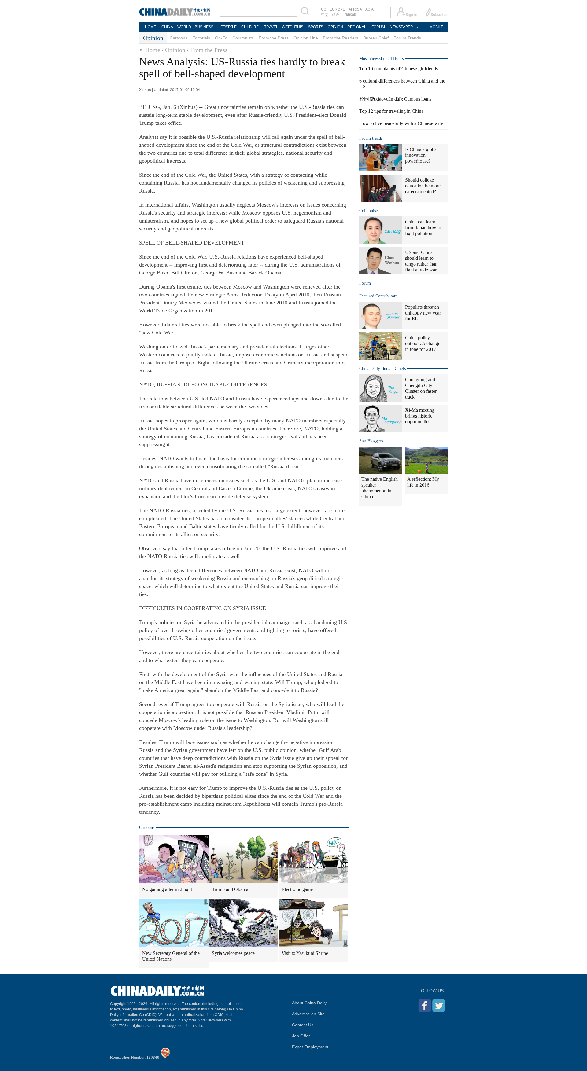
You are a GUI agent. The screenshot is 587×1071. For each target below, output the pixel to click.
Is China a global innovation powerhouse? (421, 155)
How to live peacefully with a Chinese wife (401, 123)
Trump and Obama (230, 889)
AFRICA (355, 9)
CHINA (167, 27)
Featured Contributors (378, 296)
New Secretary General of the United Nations (171, 956)
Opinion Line (306, 37)
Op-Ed (221, 37)
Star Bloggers (371, 441)
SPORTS (315, 27)
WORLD (184, 27)
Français (349, 14)
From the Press (274, 37)
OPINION (335, 27)
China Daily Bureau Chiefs (382, 368)
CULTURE (250, 27)
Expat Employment (310, 1046)
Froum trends (370, 138)
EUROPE (337, 9)
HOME (150, 27)
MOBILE (436, 27)
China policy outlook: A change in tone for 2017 (422, 343)
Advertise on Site (308, 1013)
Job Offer (301, 1035)
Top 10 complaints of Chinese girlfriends (398, 68)
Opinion (175, 49)
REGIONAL (356, 27)
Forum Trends (407, 37)
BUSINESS (204, 27)
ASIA (369, 9)
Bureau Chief (376, 37)
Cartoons (178, 37)
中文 (324, 15)
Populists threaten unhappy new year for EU (423, 312)
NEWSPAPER (401, 27)
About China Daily (309, 1002)
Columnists (243, 37)
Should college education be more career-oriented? (423, 185)
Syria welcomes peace (233, 953)
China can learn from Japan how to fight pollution (423, 227)
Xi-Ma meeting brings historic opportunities (419, 415)
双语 (335, 15)
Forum (365, 283)
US (323, 9)
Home (152, 49)
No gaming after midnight (167, 889)
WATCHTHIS (292, 27)
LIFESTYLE (227, 27)
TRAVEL (271, 27)
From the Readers (340, 37)
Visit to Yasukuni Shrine (305, 953)
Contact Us (302, 1024)
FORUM (378, 27)
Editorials (201, 37)
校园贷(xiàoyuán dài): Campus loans (395, 98)
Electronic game (297, 889)
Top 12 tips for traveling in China (391, 111)
